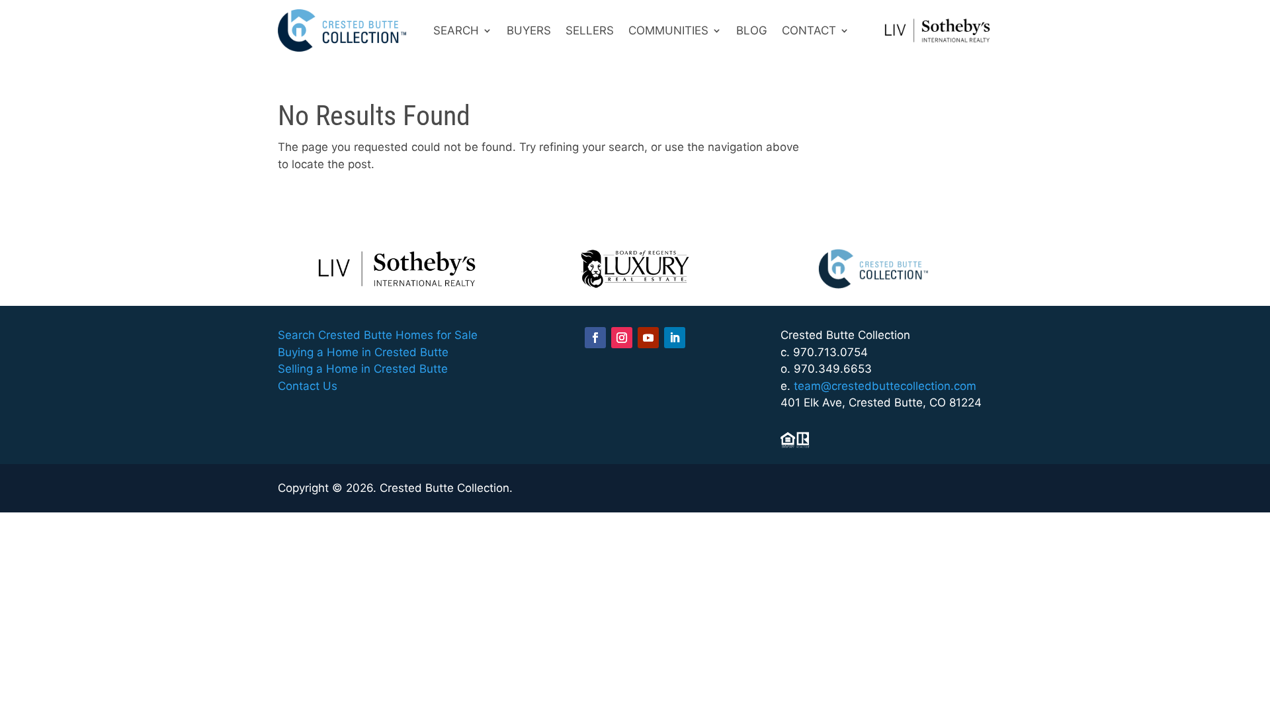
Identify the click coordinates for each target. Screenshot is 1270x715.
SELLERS (590, 30)
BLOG (751, 30)
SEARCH (456, 30)
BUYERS (529, 30)
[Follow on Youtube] (648, 337)
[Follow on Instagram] (621, 337)
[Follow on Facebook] (595, 337)
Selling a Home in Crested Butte (363, 368)
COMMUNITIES (668, 30)
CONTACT (809, 30)
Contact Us (307, 386)
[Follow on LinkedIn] (674, 337)
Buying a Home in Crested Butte (363, 352)
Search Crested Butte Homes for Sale (378, 335)
